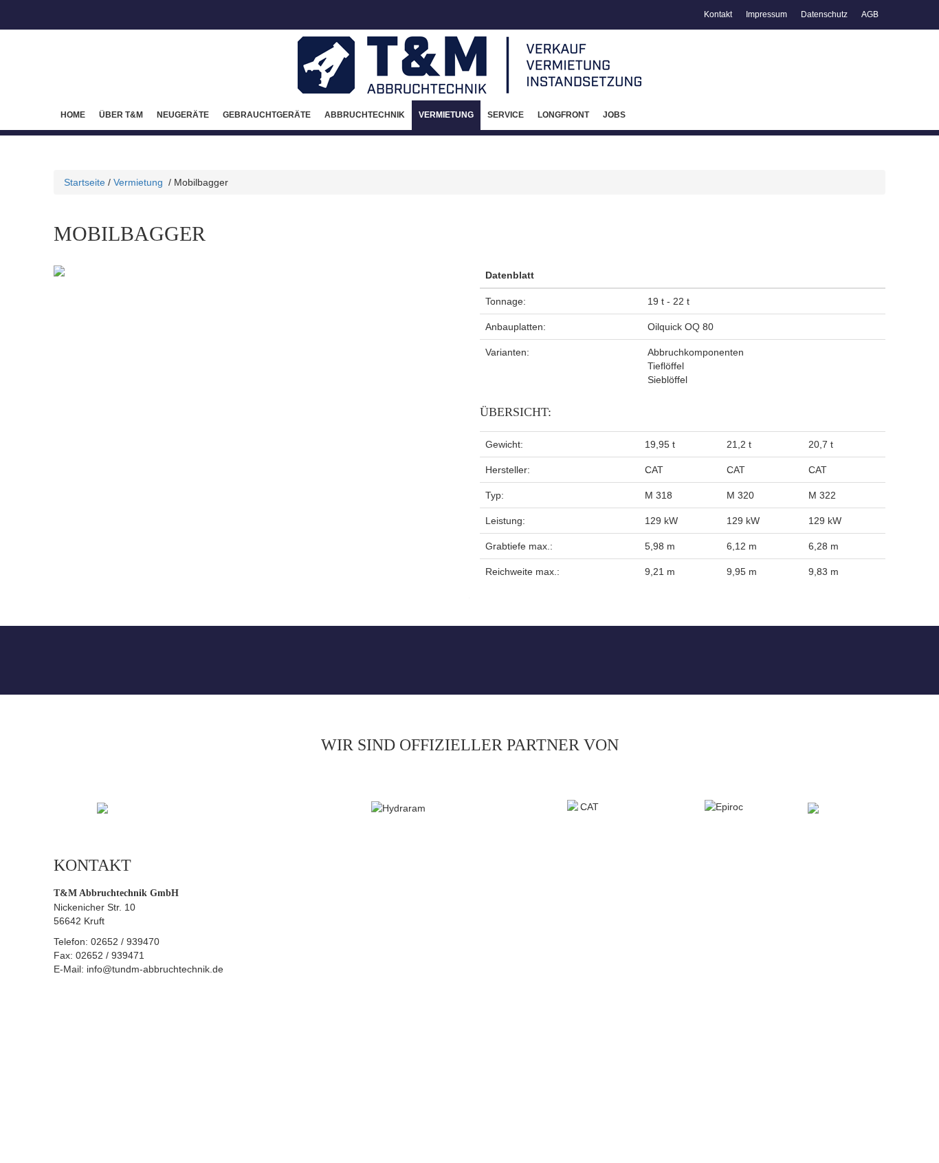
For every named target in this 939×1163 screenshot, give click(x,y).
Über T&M (121, 115)
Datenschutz (824, 14)
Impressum (766, 14)
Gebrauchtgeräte (267, 115)
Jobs (614, 115)
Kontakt (718, 14)
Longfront (563, 115)
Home (72, 115)
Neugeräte (183, 115)
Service (505, 115)
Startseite (84, 182)
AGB (870, 14)
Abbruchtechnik (364, 115)
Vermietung (446, 115)
